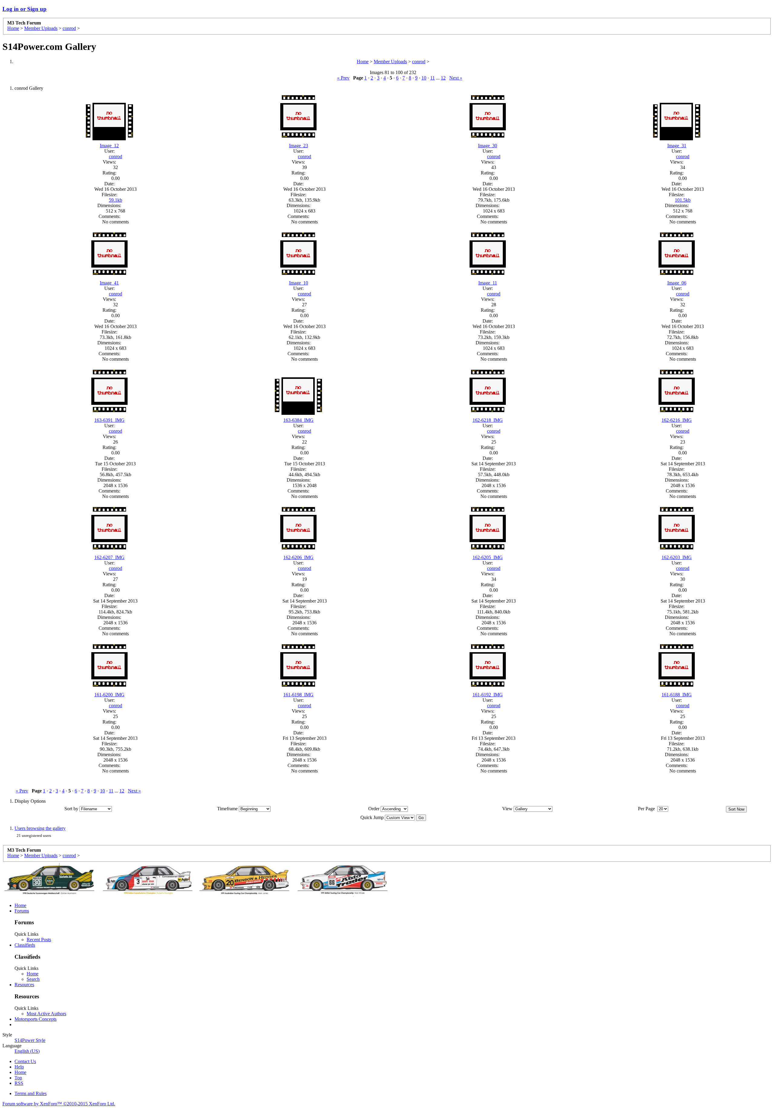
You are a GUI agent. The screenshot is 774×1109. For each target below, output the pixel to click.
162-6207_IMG (109, 557)
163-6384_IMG (298, 420)
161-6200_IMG (109, 694)
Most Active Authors (46, 1013)
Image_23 (298, 145)
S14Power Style (30, 1040)
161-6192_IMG (488, 694)
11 (432, 77)
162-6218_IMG (488, 420)
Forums (22, 910)
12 (443, 77)
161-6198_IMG (298, 694)
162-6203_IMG (677, 557)
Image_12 (109, 145)
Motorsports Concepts (36, 1019)
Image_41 (109, 282)
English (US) (27, 1051)
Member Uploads (40, 28)
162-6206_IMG (298, 557)
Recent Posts (39, 939)
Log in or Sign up (24, 9)
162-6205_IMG (488, 557)
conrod (69, 28)
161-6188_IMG (677, 694)
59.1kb (115, 200)
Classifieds (25, 945)
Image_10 (298, 282)
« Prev (343, 77)
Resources (24, 984)
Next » (455, 77)
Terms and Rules (31, 1093)
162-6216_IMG (677, 420)
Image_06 (676, 282)
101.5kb (683, 200)
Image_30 (487, 145)
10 (423, 77)
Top (18, 1077)
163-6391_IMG (109, 420)
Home (13, 28)
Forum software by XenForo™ (58, 1103)
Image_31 (676, 145)
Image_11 (487, 282)
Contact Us (25, 1061)
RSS (19, 1083)
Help (19, 1066)
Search (33, 979)
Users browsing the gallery (40, 828)
